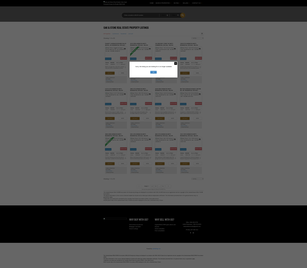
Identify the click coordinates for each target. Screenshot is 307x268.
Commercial (115, 33)
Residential (123, 33)
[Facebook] (190, 233)
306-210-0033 (109, 80)
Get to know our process (136, 224)
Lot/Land (130, 33)
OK (153, 72)
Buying (176, 3)
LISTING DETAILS (110, 73)
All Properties (107, 33)
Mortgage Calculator (135, 226)
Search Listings (133, 228)
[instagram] (193, 233)
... (159, 186)
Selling (185, 3)
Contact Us (196, 3)
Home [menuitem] (152, 3)
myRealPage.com (156, 248)
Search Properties (163, 3)
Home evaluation (159, 228)
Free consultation (160, 230)
